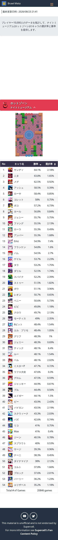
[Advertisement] (29, 68)
